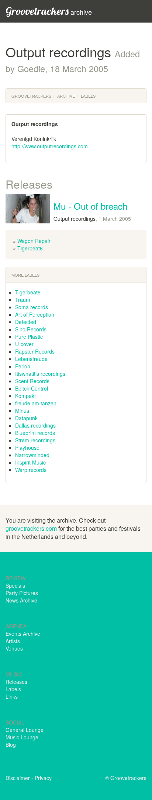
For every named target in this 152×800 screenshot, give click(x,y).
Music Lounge (22, 737)
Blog (11, 744)
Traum (22, 299)
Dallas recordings (35, 425)
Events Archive (23, 633)
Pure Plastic (29, 336)
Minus (22, 410)
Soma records (31, 307)
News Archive (21, 600)
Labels (88, 96)
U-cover (24, 344)
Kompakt (25, 395)
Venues (14, 648)
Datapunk (26, 418)
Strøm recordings (35, 440)
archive (49, 10)
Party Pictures (22, 593)
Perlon (22, 366)
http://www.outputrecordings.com (49, 146)
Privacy (43, 778)
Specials (15, 585)
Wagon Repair (34, 240)
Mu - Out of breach (90, 205)
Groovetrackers (31, 96)
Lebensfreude (31, 358)
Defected (25, 321)
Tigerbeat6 (30, 248)
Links (12, 696)
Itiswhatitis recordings (40, 373)
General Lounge (25, 729)
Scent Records (32, 381)
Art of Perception (34, 314)
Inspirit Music (30, 462)
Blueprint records (35, 432)
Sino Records (30, 329)
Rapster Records (35, 351)
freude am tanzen (35, 403)
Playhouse (27, 447)
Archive (66, 96)
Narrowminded (32, 455)
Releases (16, 681)
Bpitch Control (31, 388)
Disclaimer (18, 778)
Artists (13, 641)
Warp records (30, 469)
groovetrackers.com (31, 528)
